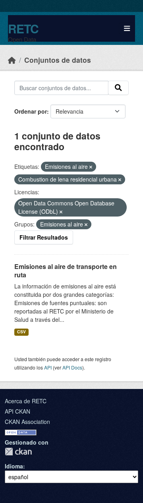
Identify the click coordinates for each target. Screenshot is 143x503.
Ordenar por (30, 111)
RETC (23, 28)
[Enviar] (118, 88)
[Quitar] (90, 167)
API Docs (72, 367)
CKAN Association (27, 422)
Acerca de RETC (25, 401)
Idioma (14, 466)
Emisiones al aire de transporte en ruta (65, 270)
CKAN (18, 451)
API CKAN (17, 411)
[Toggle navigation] (127, 28)
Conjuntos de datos (57, 60)
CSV (21, 332)
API (48, 367)
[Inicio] (12, 60)
